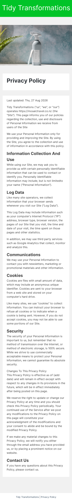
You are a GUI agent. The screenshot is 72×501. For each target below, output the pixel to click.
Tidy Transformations (36, 8)
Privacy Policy (48, 497)
